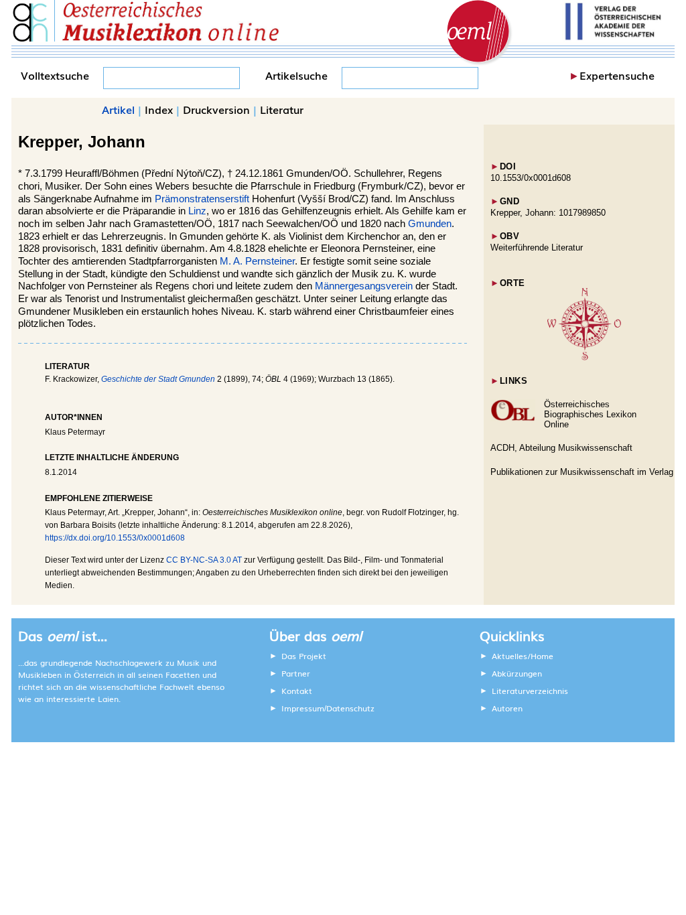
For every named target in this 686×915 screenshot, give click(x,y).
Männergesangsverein (364, 286)
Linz (197, 211)
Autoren (507, 708)
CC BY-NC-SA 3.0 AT (204, 560)
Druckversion (216, 109)
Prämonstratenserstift (202, 199)
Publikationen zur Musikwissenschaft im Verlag (581, 472)
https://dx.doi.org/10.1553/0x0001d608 (115, 538)
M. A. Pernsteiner (257, 261)
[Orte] (584, 357)
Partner (295, 673)
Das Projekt (303, 656)
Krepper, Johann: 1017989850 (548, 213)
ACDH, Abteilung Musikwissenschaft (561, 448)
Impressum (302, 708)
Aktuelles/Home (522, 656)
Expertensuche (617, 75)
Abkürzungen (517, 673)
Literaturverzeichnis (530, 691)
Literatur (281, 109)
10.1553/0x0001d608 (530, 178)
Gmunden (430, 223)
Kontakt (296, 691)
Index (159, 109)
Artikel (118, 109)
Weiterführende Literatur (536, 247)
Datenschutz (350, 708)
